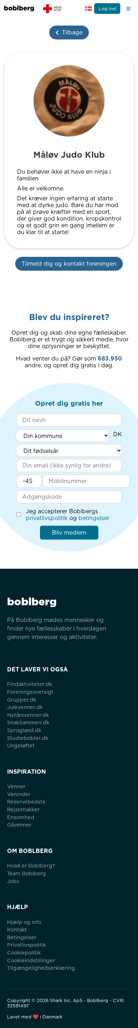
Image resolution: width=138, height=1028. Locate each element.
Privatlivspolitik (26, 945)
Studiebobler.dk (27, 738)
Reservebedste (26, 802)
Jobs (13, 881)
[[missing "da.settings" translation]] (88, 8)
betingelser (94, 518)
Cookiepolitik (24, 952)
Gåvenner (19, 825)
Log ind (107, 8)
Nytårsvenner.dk (28, 715)
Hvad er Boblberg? (31, 865)
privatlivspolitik (47, 518)
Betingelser (21, 937)
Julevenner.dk (25, 707)
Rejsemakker (23, 809)
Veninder (18, 794)
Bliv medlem (69, 532)
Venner (16, 786)
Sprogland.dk (24, 730)
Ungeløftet (21, 745)
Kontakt (17, 929)
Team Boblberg (26, 873)
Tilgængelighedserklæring (41, 968)
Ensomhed (20, 817)
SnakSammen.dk (28, 722)
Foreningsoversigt (30, 692)
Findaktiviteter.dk (29, 684)
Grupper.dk (21, 700)
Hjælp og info (24, 922)
